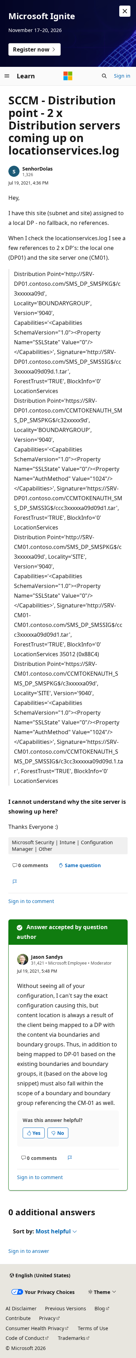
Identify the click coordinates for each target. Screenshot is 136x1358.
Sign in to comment (31, 901)
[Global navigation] (7, 76)
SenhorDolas (37, 168)
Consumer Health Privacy (35, 1328)
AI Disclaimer (21, 1308)
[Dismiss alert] (124, 11)
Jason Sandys (47, 956)
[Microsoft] (68, 75)
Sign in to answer (28, 1251)
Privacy (47, 1318)
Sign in (122, 75)
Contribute (18, 1318)
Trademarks (71, 1338)
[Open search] (104, 76)
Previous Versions (65, 1308)
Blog (100, 1308)
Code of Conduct (25, 1338)
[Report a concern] (14, 881)
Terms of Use (93, 1328)
